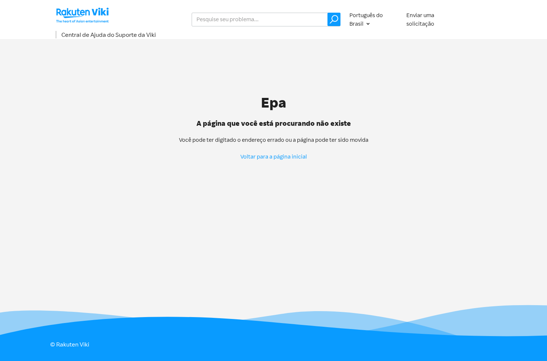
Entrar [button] (481, 19)
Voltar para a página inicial (273, 156)
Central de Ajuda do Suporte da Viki (108, 34)
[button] (333, 19)
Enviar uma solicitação (420, 19)
